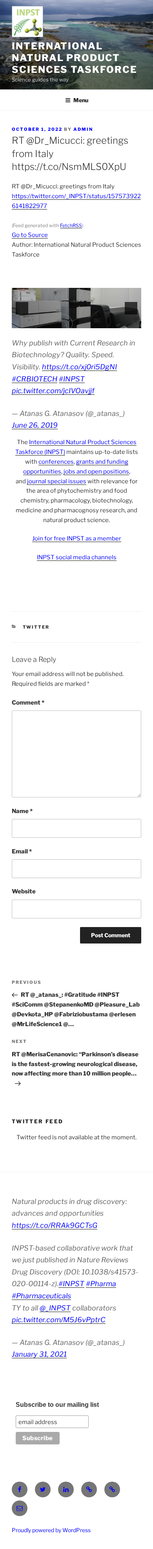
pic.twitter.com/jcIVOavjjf (53, 391)
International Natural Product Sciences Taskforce (74, 57)
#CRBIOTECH (34, 379)
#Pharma (101, 1284)
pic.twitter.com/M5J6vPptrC (59, 1320)
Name (22, 811)
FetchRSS (71, 225)
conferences (56, 461)
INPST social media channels (77, 557)
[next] (131, 308)
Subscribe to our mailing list (57, 1404)
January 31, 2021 (39, 1354)
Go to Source (30, 235)
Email (22, 851)
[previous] (22, 308)
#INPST (72, 379)
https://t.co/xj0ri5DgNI (79, 367)
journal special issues (56, 481)
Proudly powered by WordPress (51, 1530)
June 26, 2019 (35, 425)
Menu (80, 100)
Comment (28, 702)
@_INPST (55, 1308)
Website (24, 891)
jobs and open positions (96, 471)
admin (83, 129)
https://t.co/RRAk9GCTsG (54, 1225)
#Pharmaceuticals (41, 1296)
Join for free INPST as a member (76, 538)
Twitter (36, 627)
